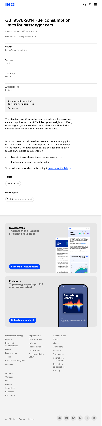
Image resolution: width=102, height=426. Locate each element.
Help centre (10, 396)
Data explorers (35, 339)
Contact (9, 377)
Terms (22, 419)
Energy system (11, 353)
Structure (57, 351)
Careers (8, 384)
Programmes (58, 354)
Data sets (33, 343)
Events (8, 350)
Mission (56, 343)
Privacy (31, 419)
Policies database (36, 347)
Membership (58, 347)
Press (7, 381)
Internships (10, 388)
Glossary (9, 364)
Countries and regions (15, 361)
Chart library (34, 351)
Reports (8, 339)
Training (56, 371)
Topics (8, 357)
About (55, 339)
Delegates (9, 392)
